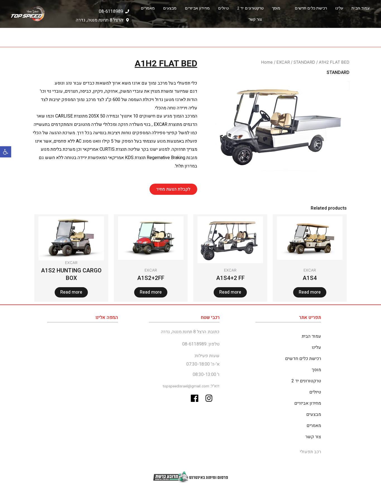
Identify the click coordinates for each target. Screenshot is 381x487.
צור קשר (255, 19)
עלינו (339, 8)
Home (267, 62)
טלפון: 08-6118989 (201, 344)
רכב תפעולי (310, 451)
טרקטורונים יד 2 (250, 8)
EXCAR (283, 62)
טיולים (223, 8)
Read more (310, 292)
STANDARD (304, 62)
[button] (5, 151)
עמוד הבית (360, 8)
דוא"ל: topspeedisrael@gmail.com (191, 386)
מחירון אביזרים (197, 8)
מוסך (276, 8)
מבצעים (170, 8)
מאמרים (148, 8)
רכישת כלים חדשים (311, 8)
